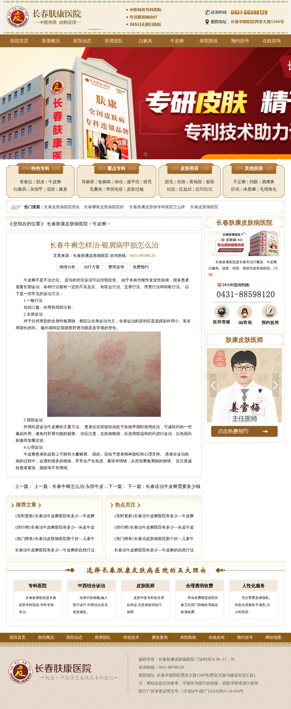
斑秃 (147, 182)
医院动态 (82, 40)
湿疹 (51, 189)
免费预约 (141, 267)
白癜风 (145, 40)
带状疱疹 (114, 189)
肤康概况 (51, 40)
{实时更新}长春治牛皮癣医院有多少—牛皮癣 (55, 516)
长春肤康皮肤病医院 (67, 223)
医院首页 (19, 40)
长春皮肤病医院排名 (62, 207)
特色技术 (131, 637)
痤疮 (119, 182)
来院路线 (208, 40)
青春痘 (26, 182)
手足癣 (239, 182)
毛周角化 (268, 189)
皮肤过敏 (135, 189)
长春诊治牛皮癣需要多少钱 (173, 486)
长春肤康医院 (225, 262)
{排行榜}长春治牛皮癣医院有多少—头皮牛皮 (55, 527)
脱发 (40, 182)
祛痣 (171, 189)
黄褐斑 (195, 182)
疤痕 (181, 182)
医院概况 (46, 637)
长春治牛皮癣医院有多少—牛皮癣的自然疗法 (55, 550)
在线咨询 (272, 40)
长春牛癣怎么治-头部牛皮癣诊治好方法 (91, 486)
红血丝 (185, 189)
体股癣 (249, 189)
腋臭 (63, 189)
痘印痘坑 (204, 189)
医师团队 (114, 40)
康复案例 (160, 637)
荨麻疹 (88, 182)
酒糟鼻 (268, 182)
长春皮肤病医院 (204, 207)
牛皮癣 (177, 40)
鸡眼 (254, 182)
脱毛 (169, 182)
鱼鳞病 (104, 182)
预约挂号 (240, 40)
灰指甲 (36, 189)
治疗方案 (92, 267)
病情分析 (67, 267)
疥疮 (235, 189)
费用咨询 (116, 267)
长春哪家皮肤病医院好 (104, 207)
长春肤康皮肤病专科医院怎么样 (157, 207)
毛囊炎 (96, 189)
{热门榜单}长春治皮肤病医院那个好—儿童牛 (55, 539)
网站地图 (273, 637)
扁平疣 (133, 182)
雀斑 (210, 182)
